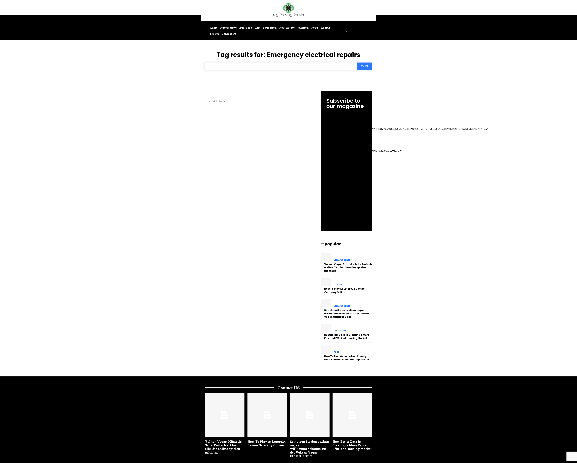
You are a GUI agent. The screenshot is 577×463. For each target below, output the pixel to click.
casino (338, 285)
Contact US (288, 387)
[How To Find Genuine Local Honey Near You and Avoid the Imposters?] (326, 349)
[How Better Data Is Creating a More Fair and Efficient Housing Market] (326, 328)
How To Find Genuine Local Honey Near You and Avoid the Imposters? (346, 358)
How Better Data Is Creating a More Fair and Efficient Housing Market (346, 336)
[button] (346, 31)
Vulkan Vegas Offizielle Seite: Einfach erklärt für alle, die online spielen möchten (348, 267)
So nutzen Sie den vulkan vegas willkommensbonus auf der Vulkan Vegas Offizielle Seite (346, 313)
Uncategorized (342, 260)
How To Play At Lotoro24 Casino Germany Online (344, 290)
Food (337, 352)
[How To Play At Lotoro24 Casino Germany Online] (326, 282)
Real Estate (340, 331)
